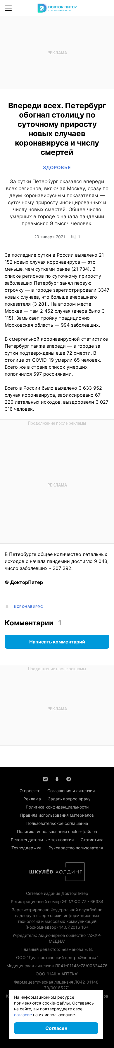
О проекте (30, 790)
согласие (23, 1014)
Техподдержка (26, 847)
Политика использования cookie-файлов (57, 831)
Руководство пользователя (76, 847)
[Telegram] (68, 778)
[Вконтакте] (45, 778)
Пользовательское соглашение (57, 823)
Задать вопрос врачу (69, 798)
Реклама (32, 798)
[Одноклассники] (57, 778)
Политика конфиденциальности (57, 806)
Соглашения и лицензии (71, 790)
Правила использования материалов (57, 815)
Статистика (92, 839)
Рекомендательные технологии (42, 839)
